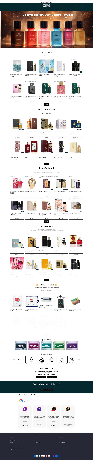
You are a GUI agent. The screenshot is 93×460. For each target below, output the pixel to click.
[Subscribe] (26, 449)
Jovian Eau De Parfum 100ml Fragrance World (75, 191)
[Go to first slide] (79, 360)
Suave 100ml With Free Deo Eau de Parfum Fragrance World (16, 214)
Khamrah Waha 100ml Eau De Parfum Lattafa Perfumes (16, 75)
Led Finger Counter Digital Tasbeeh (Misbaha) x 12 (60, 330)
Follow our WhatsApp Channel (46, 389)
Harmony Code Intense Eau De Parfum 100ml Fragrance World (45, 250)
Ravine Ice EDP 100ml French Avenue (44, 74)
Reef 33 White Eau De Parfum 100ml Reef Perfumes (60, 75)
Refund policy (37, 440)
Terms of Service (37, 438)
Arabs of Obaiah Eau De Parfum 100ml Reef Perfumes (75, 97)
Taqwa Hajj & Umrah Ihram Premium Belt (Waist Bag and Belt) (46, 306)
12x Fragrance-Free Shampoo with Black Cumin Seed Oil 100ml (46, 330)
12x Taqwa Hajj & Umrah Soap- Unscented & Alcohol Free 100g (75, 310)
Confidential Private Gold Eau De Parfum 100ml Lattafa (60, 272)
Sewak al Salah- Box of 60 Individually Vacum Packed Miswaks (16, 330)
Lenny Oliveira (25, 425)
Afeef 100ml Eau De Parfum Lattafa (30, 191)
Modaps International (68, 424)
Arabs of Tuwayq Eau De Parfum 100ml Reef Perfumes (45, 97)
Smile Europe (47, 457)
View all (46, 104)
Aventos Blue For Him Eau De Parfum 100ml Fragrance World (75, 132)
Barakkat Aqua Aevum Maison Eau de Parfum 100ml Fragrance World (45, 272)
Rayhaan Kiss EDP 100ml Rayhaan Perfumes (60, 96)
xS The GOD (53, 425)
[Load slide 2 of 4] (44, 49)
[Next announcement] (82, 1)
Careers (11, 442)
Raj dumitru (39, 422)
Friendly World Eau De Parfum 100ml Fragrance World (17, 250)
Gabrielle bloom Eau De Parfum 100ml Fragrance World (61, 214)
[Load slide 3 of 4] (46, 49)
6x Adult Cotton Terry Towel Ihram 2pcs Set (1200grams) (16, 310)
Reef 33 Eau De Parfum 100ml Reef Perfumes (31, 74)
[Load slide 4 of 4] (47, 49)
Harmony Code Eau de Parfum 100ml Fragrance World (75, 272)
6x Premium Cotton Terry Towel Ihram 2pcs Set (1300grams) (31, 310)
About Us (11, 437)
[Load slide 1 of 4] (43, 49)
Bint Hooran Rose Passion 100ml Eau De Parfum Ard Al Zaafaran (17, 192)
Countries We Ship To (62, 442)
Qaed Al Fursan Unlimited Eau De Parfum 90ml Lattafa (31, 272)
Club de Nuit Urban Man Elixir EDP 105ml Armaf (31, 96)
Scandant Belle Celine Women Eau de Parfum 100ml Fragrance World (45, 214)
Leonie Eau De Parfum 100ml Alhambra (59, 191)
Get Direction (41, 377)
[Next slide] (50, 49)
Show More (25, 421)
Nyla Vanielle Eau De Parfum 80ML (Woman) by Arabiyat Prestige (46, 132)
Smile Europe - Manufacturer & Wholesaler (33, 400)
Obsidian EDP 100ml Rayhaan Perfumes (74, 74)
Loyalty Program (61, 440)
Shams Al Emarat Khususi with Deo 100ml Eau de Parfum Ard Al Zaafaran (76, 248)
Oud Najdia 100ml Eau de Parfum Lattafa (74, 213)
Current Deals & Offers (62, 437)
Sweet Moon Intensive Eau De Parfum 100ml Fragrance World (16, 272)
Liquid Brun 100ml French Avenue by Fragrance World (31, 132)
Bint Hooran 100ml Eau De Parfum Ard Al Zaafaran (60, 250)
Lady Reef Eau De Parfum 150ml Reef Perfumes (16, 96)
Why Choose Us (12, 440)
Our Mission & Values (13, 438)
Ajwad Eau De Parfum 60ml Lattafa (44, 191)
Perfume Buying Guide (38, 442)
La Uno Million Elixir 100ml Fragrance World (31, 249)
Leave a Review (69, 400)
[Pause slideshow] (52, 49)
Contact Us (52, 377)
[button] (11, 6)
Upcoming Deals (61, 438)
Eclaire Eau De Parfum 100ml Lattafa (30, 213)
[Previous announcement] (10, 1)
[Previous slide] (41, 49)
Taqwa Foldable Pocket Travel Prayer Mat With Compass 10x (60, 310)
